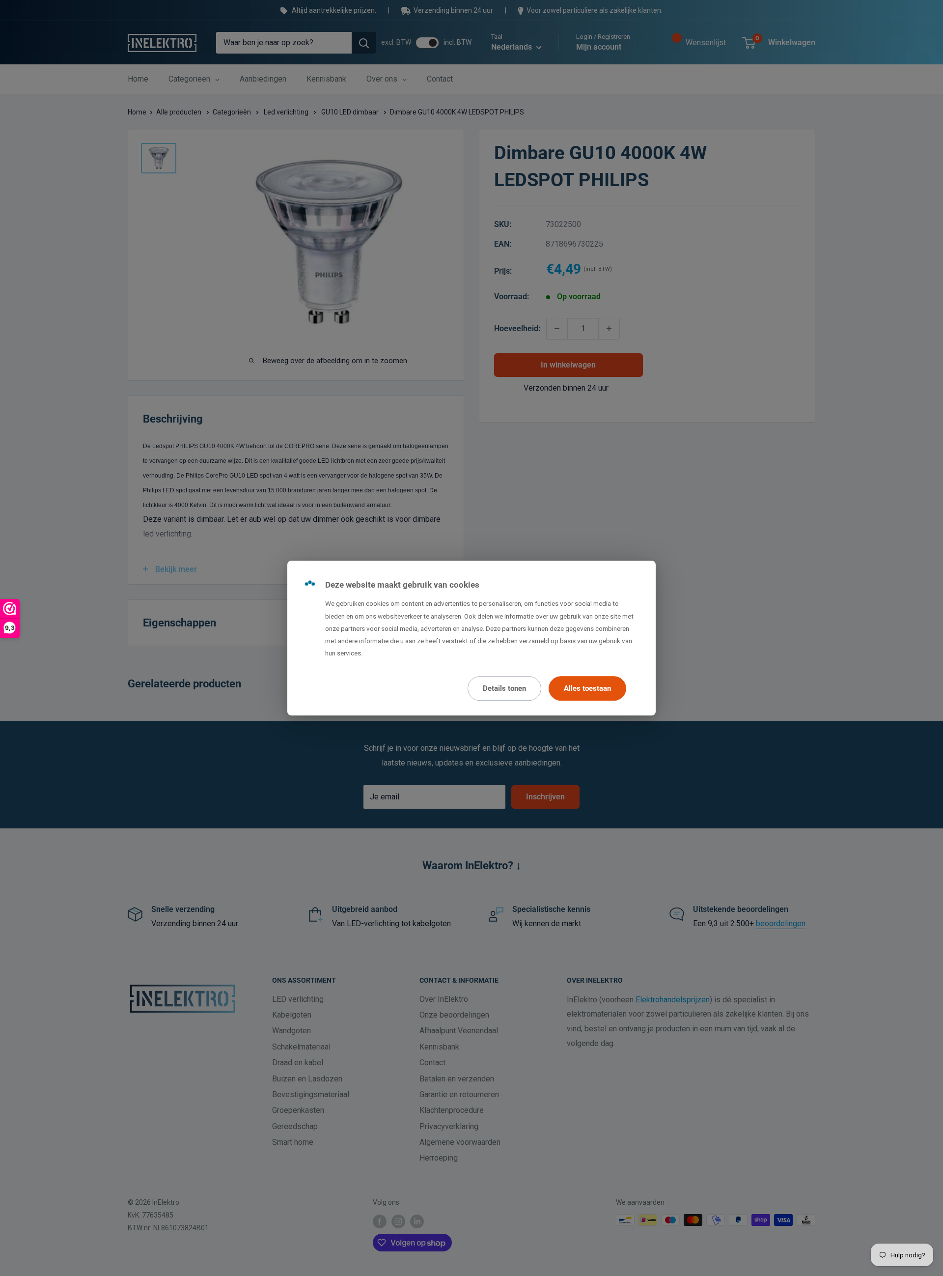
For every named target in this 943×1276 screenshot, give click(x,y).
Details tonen (504, 688)
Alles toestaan (587, 688)
